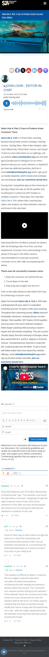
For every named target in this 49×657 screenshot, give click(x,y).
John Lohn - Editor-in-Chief (23, 87)
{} (30, 420)
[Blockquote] (21, 420)
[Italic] (6, 420)
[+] (33, 420)
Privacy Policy (35, 640)
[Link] (27, 420)
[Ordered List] (15, 420)
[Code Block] (24, 420)
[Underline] (9, 420)
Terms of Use (7, 459)
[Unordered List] (18, 420)
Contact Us (8, 640)
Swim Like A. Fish (9, 200)
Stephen (18, 530)
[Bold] (3, 420)
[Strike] (12, 420)
